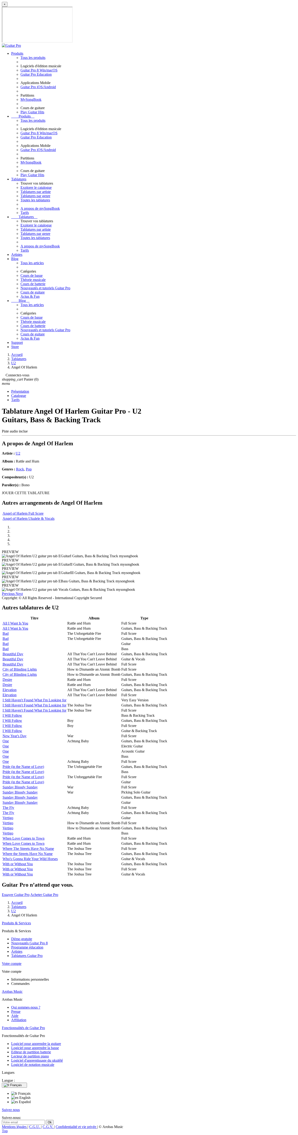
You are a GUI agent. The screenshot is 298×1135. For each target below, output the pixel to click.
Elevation (10, 690)
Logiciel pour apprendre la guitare (36, 1044)
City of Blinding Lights (20, 669)
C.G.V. (48, 1127)
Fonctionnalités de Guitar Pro (23, 1028)
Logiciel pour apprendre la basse (35, 1048)
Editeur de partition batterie (31, 1052)
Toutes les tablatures (35, 200)
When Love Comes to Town (23, 838)
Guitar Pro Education (36, 74)
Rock (20, 469)
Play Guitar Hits (32, 112)
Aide (14, 1016)
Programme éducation (27, 947)
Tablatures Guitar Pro (27, 956)
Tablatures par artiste (35, 192)
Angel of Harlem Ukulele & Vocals (28, 518)
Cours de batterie (32, 284)
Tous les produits (32, 58)
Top (5, 1131)
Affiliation (18, 1020)
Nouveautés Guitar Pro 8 (29, 943)
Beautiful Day (13, 654)
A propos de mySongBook (40, 208)
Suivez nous (11, 1110)
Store (15, 347)
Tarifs (24, 213)
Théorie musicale (33, 280)
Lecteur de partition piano (30, 1056)
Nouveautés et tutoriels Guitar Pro (45, 288)
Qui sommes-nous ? (25, 1007)
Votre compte (11, 964)
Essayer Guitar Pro (16, 895)
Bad (6, 633)
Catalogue (18, 396)
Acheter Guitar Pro (44, 895)
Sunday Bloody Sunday (20, 787)
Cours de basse (31, 275)
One (6, 741)
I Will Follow (12, 715)
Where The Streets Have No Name (28, 849)
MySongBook (30, 99)
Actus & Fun (30, 296)
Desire (7, 680)
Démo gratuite (21, 939)
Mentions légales (14, 1127)
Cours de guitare (32, 292)
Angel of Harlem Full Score (23, 513)
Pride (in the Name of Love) (23, 767)
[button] (9, 594)
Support (17, 343)
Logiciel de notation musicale (32, 1065)
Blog (14, 259)
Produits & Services (16, 923)
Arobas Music (12, 991)
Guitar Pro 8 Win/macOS (39, 70)
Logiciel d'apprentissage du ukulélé (37, 1060)
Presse (15, 1011)
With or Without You (18, 864)
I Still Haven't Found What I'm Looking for (34, 700)
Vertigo (8, 818)
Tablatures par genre (35, 196)
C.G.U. (35, 1127)
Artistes (16, 255)
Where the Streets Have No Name (28, 854)
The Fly (8, 808)
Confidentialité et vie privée (76, 1127)
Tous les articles (32, 263)
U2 (18, 453)
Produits (17, 53)
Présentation (20, 391)
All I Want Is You (15, 623)
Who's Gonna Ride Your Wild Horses (30, 859)
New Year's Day (15, 736)
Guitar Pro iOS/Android (38, 87)
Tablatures (18, 179)
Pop (29, 469)
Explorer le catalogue (36, 187)
